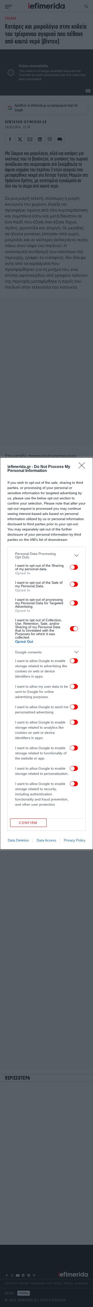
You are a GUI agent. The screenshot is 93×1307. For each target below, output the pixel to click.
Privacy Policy (74, 840)
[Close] (83, 467)
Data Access (46, 840)
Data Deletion (18, 840)
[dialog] (46, 653)
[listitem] (46, 555)
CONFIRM (28, 823)
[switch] (74, 567)
